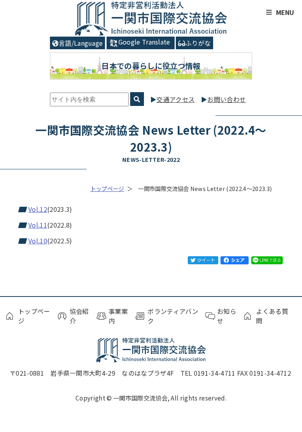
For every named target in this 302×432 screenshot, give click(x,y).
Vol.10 (37, 240)
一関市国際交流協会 (151, 18)
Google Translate (144, 41)
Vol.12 (37, 209)
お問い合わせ (226, 99)
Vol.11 (37, 225)
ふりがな (198, 43)
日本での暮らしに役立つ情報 (150, 65)
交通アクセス (176, 99)
